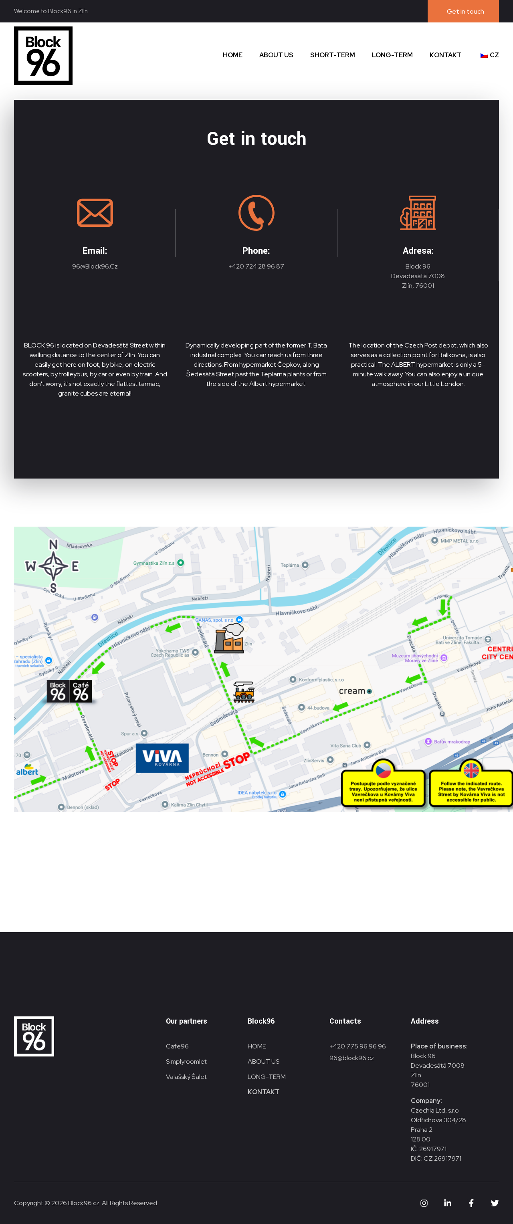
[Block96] (43, 55)
